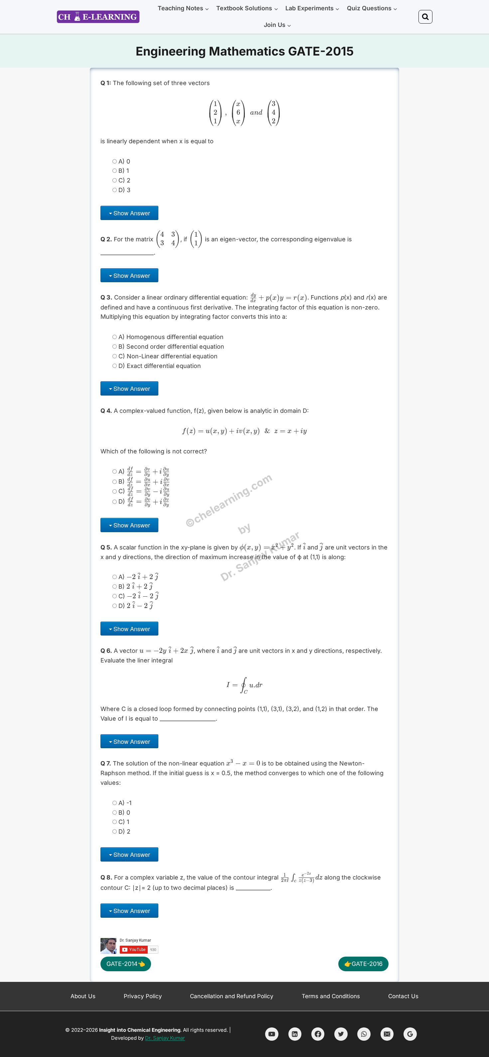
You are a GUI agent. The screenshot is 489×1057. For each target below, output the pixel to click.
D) (143, 501)
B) (143, 481)
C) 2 (124, 180)
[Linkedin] (295, 1034)
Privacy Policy (143, 996)
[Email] (387, 1034)
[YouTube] (271, 1034)
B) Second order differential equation (171, 346)
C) (143, 491)
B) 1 (123, 170)
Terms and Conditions (331, 996)
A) (143, 471)
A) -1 (124, 802)
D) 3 (124, 189)
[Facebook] (318, 1034)
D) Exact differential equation (159, 365)
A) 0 (124, 161)
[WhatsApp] (364, 1034)
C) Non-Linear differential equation (168, 356)
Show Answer (131, 212)
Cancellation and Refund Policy (231, 996)
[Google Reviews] (410, 1034)
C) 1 (123, 821)
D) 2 (124, 831)
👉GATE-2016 (363, 963)
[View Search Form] (425, 17)
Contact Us (403, 996)
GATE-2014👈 (125, 963)
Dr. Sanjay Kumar (165, 1038)
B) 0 (124, 812)
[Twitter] (341, 1034)
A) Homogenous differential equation (171, 336)
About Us (83, 996)
